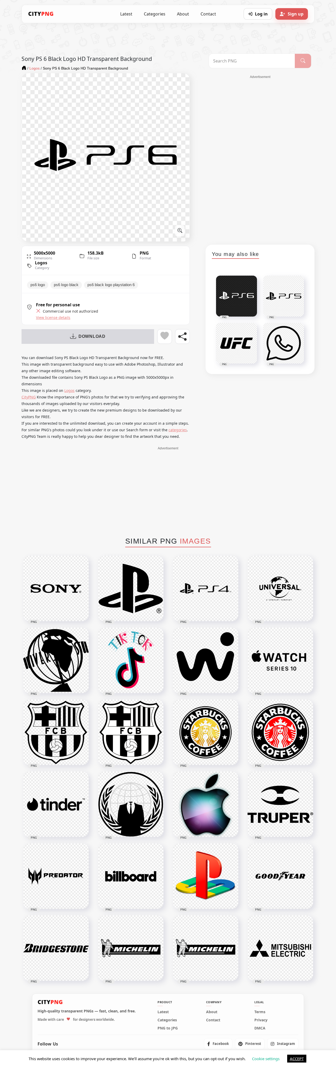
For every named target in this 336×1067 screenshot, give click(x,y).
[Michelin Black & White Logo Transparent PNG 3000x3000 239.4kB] (205, 948)
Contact (208, 14)
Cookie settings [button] (266, 1058)
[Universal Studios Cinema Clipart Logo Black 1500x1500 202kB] (280, 588)
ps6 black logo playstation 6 (111, 285)
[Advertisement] (260, 158)
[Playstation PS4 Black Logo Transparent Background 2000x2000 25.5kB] (205, 588)
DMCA (259, 1028)
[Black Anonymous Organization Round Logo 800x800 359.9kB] (131, 804)
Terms (259, 1012)
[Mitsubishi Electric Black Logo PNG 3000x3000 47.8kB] (280, 948)
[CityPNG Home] (41, 14)
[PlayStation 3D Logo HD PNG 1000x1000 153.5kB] (205, 876)
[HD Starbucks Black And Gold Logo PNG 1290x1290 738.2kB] (205, 732)
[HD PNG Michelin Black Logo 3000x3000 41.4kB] (131, 948)
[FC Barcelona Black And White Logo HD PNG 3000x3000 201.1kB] (131, 732)
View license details (53, 317)
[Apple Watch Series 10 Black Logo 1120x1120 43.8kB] (280, 660)
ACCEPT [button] (297, 1058)
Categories (154, 14)
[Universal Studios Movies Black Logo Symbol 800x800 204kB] (56, 660)
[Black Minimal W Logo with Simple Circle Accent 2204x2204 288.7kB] (205, 660)
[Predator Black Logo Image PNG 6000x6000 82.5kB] (56, 876)
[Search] (303, 61)
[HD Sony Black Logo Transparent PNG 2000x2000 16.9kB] (56, 588)
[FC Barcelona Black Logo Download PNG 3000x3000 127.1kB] (56, 732)
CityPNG (29, 397)
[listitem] (218, 1044)
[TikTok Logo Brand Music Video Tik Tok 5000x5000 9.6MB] (131, 660)
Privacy (260, 1020)
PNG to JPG (168, 1028)
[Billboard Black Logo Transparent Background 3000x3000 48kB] (131, 876)
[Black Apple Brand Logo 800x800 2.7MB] (205, 804)
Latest (126, 14)
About (183, 14)
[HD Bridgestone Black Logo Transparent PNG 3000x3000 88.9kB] (56, 948)
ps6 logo (37, 285)
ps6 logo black (66, 285)
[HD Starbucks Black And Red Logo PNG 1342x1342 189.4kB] (280, 732)
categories (178, 429)
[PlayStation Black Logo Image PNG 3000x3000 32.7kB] (131, 588)
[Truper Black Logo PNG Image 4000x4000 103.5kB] (280, 804)
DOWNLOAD (92, 336)
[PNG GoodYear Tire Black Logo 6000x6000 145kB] (280, 876)
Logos (41, 263)
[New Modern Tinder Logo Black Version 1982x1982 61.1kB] (56, 804)
